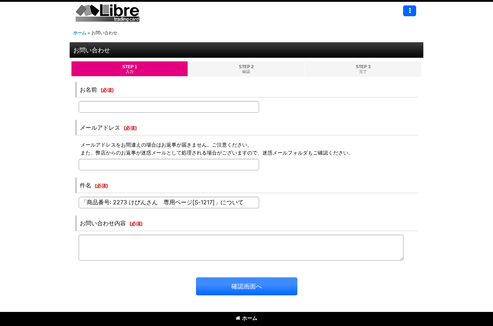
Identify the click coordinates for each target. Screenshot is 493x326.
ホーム (249, 318)
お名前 (88, 89)
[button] (409, 10)
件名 (85, 185)
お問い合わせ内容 (103, 223)
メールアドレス (100, 127)
